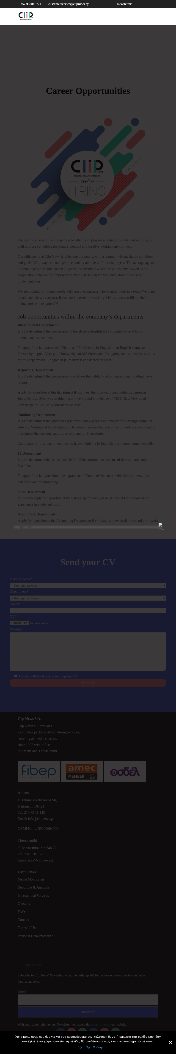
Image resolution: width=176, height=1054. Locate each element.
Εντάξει (78, 1047)
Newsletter (124, 4)
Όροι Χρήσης (95, 1047)
